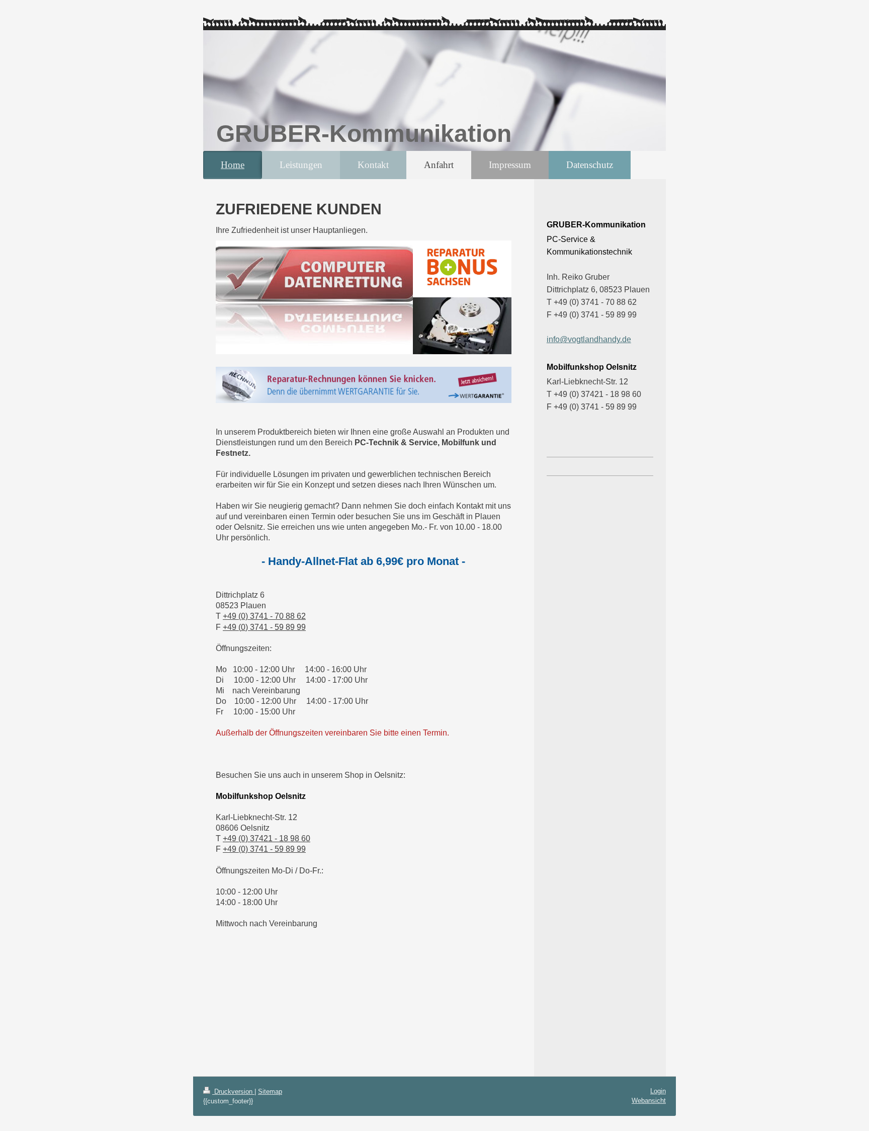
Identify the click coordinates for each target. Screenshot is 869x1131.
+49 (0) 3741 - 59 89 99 (264, 627)
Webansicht (649, 1100)
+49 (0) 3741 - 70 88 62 (264, 616)
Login (658, 1091)
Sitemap (270, 1091)
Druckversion (233, 1091)
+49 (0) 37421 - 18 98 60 (266, 838)
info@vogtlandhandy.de (589, 339)
